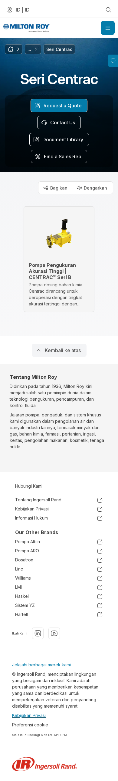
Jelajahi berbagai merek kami (41, 664)
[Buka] (108, 28)
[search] (108, 10)
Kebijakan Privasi (29, 715)
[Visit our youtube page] (54, 633)
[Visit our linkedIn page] (38, 633)
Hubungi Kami (28, 486)
